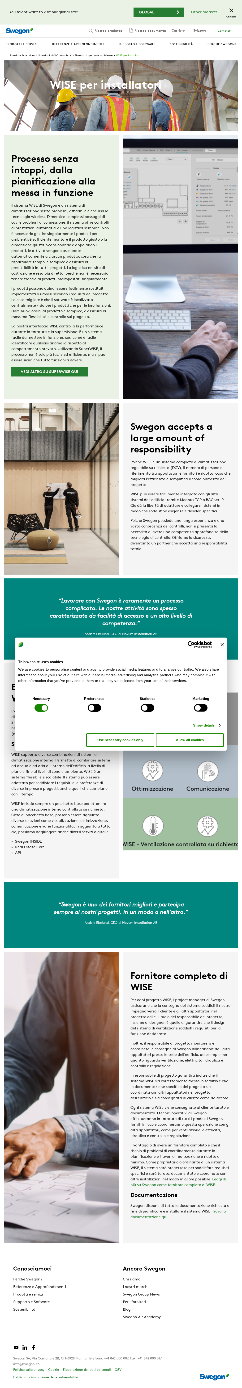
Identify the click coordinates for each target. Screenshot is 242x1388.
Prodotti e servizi (28, 1294)
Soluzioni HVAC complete (54, 55)
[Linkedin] (25, 1349)
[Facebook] (33, 1349)
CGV (118, 1370)
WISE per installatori (129, 55)
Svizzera (199, 31)
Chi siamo (131, 1279)
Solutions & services (22, 55)
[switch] (94, 707)
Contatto (224, 30)
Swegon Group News (141, 1294)
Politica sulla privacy (28, 1370)
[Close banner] (222, 644)
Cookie (53, 1370)
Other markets (204, 12)
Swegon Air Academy (142, 1317)
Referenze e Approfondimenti (39, 1287)
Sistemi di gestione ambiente (94, 55)
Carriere (178, 31)
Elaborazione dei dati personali (87, 1370)
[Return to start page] (19, 31)
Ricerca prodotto (108, 31)
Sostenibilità (24, 1310)
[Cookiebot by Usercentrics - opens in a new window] (191, 644)
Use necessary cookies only (120, 740)
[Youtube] (16, 1349)
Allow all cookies (190, 740)
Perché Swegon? (27, 1279)
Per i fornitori (134, 1302)
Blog (127, 1310)
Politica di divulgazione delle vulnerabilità (45, 1377)
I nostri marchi (135, 1287)
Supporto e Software (31, 1302)
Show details (204, 725)
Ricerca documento (150, 31)
